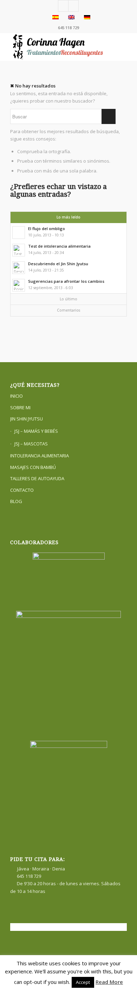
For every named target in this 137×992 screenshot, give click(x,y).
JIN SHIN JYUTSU (26, 419)
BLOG (16, 501)
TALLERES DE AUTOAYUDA (37, 478)
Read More (109, 981)
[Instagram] (73, 5)
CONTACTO (22, 490)
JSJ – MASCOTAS (31, 443)
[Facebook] (63, 5)
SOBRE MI (20, 407)
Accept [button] (83, 982)
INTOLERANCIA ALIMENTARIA (39, 455)
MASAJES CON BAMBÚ (33, 467)
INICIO (16, 396)
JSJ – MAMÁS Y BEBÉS (36, 431)
